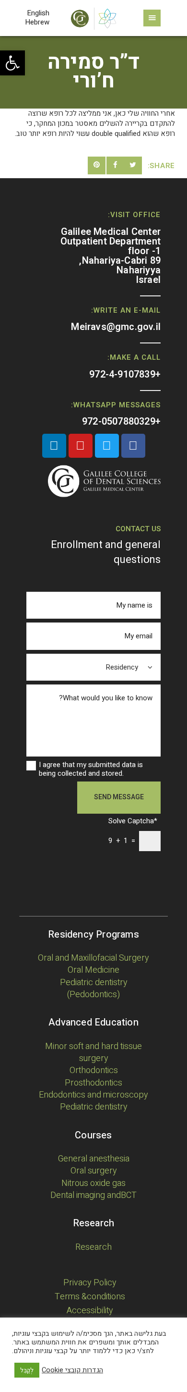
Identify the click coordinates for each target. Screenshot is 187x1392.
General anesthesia (93, 1158)
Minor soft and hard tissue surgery (93, 1052)
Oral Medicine (93, 970)
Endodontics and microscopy (93, 1094)
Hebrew (37, 22)
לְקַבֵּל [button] (27, 1370)
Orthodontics (94, 1070)
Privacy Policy (90, 1282)
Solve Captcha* (132, 821)
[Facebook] (133, 446)
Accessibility (90, 1310)
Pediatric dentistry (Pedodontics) (94, 988)
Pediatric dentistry (94, 1106)
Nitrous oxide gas (93, 1183)
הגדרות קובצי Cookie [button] (72, 1370)
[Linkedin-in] (54, 446)
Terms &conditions (90, 1296)
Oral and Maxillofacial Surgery (93, 958)
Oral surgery (93, 1170)
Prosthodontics (93, 1082)
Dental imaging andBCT (93, 1195)
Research (93, 1247)
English (38, 13)
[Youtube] (81, 446)
